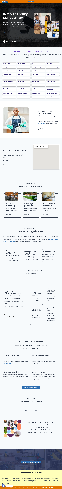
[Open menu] (59, 1)
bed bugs (8, 258)
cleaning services (41, 123)
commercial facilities (28, 257)
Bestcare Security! (8, 363)
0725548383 (31, 1)
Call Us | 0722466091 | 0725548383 (31, 462)
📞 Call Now (6, 32)
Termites (51, 256)
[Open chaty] (3, 485)
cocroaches (16, 258)
